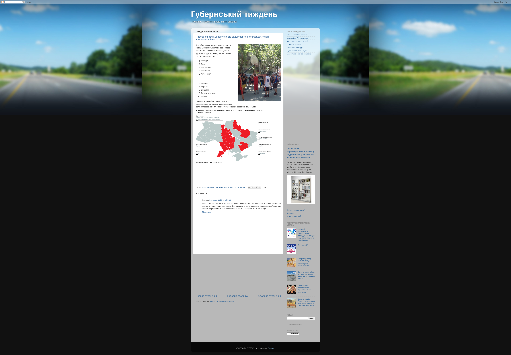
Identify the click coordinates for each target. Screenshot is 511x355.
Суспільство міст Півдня (297, 51)
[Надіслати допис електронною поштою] (264, 187)
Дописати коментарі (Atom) (222, 301)
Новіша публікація (206, 296)
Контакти (290, 213)
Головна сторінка (237, 296)
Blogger (271, 348)
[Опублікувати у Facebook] (257, 187)
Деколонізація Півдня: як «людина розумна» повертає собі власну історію (306, 302)
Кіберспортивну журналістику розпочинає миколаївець (304, 262)
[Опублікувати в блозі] (252, 187)
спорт (236, 187)
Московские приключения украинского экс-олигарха (305, 289)
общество (228, 187)
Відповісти (206, 212)
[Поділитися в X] (254, 187)
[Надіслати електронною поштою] (249, 187)
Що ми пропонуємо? (296, 210)
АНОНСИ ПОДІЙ (294, 216)
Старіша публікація (269, 296)
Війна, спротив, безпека (297, 35)
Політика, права (294, 44)
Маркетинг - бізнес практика (299, 54)
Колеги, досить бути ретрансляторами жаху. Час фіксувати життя (306, 275)
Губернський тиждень (234, 14)
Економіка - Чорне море (297, 38)
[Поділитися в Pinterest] (259, 187)
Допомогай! (303, 245)
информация (208, 187)
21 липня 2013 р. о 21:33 (220, 200)
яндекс (243, 187)
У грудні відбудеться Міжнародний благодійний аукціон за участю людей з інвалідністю (306, 234)
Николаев (219, 187)
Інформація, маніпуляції (297, 41)
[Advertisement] (238, 274)
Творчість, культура (295, 47)
